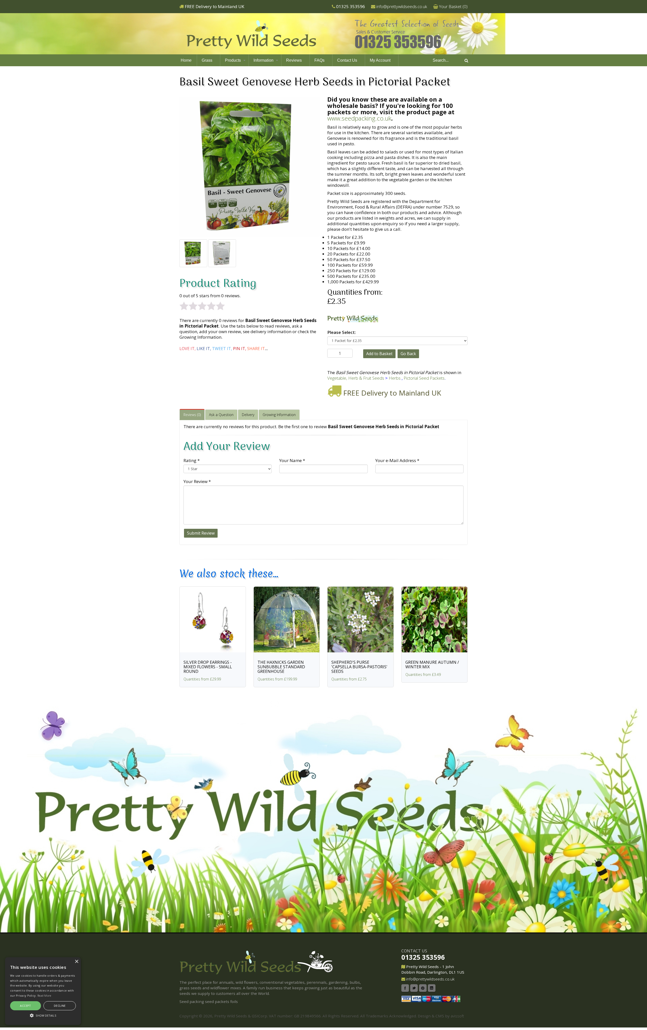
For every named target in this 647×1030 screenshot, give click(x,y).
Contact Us (347, 60)
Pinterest (423, 988)
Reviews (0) (192, 414)
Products (233, 60)
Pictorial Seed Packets (424, 378)
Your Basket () (453, 6)
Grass (207, 60)
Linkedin (431, 988)
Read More (44, 995)
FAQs (319, 60)
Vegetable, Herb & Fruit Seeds (355, 378)
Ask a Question (221, 414)
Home (186, 60)
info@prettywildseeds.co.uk (401, 6)
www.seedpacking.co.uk (359, 118)
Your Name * (292, 460)
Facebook (405, 988)
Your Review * (197, 481)
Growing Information (279, 414)
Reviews (294, 60)
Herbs (395, 378)
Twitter (414, 988)
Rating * (191, 460)
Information (263, 60)
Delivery (248, 414)
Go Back (408, 353)
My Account (380, 60)
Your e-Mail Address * (397, 460)
